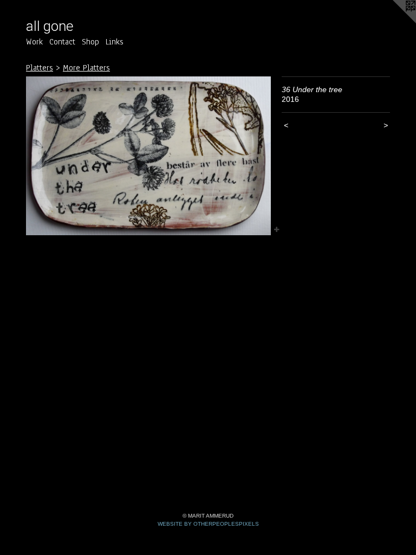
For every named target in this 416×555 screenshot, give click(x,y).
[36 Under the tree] (148, 156)
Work (34, 41)
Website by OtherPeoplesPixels (208, 524)
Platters (39, 67)
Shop (90, 41)
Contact (62, 41)
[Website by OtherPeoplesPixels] (394, 21)
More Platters (86, 67)
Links (114, 41)
